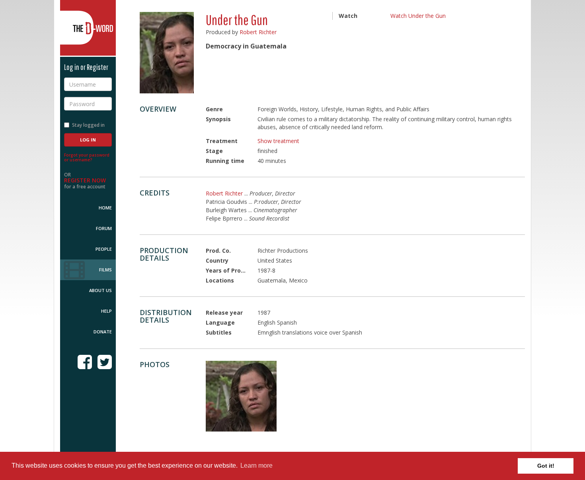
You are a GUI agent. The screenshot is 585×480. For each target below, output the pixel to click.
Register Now (85, 180)
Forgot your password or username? (86, 157)
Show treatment (278, 141)
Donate (103, 332)
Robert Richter (258, 32)
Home (105, 208)
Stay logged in (88, 125)
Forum (104, 228)
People (104, 249)
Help (106, 311)
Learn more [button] (256, 465)
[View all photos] (167, 52)
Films (105, 270)
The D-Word (88, 28)
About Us (100, 290)
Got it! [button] (545, 466)
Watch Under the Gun (418, 15)
